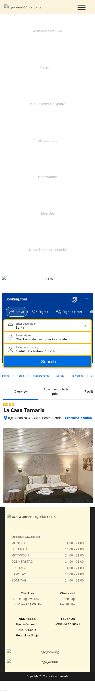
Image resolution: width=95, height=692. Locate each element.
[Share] (9, 684)
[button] (6, 279)
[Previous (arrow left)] (1, 690)
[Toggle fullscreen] (5, 684)
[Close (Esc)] (13, 684)
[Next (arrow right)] (5, 690)
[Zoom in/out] (1, 684)
